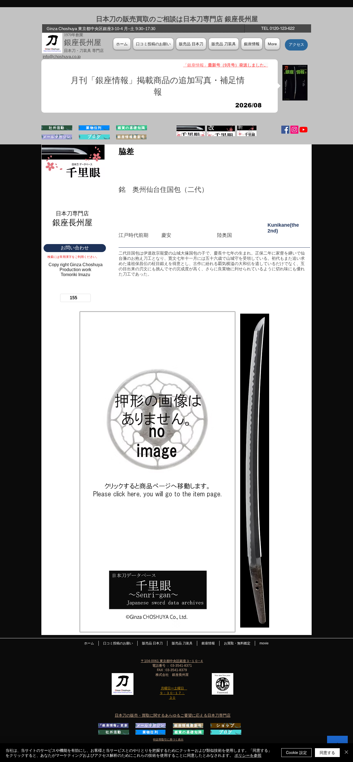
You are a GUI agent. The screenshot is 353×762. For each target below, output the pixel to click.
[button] (252, 44)
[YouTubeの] (303, 130)
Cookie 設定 (296, 752)
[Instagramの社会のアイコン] (294, 130)
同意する (327, 752)
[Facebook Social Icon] (285, 130)
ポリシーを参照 (247, 755)
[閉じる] (346, 753)
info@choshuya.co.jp (62, 56)
